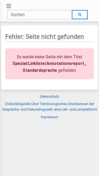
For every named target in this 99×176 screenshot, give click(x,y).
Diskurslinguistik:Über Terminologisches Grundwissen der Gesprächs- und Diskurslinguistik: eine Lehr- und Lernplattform (49, 106)
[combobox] (40, 14)
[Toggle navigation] (8, 6)
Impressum (49, 117)
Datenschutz (49, 96)
